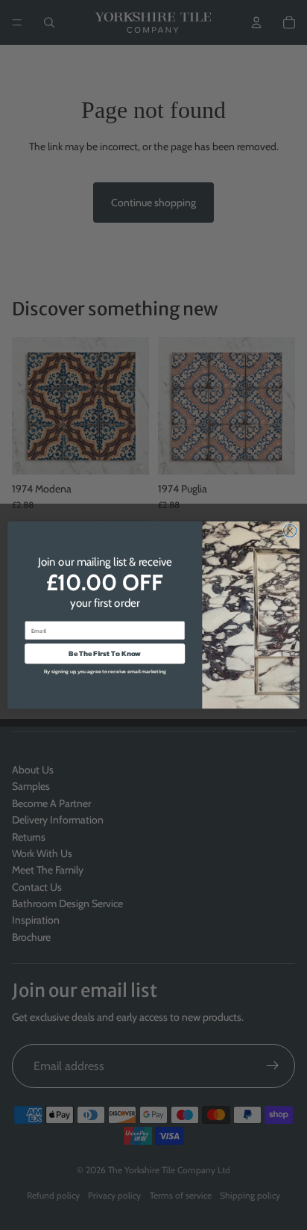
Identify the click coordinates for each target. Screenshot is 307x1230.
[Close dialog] (290, 530)
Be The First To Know (105, 653)
